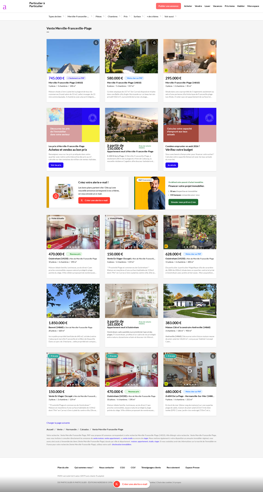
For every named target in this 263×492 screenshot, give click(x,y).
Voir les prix (56, 165)
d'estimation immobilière (121, 444)
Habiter (241, 6)
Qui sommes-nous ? (84, 467)
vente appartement (112, 438)
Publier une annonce (168, 6)
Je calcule (172, 165)
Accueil (50, 429)
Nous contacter (106, 467)
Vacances (217, 6)
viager (145, 438)
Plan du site (63, 467)
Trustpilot (100, 476)
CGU (122, 467)
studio (151, 441)
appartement (143, 441)
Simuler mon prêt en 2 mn (183, 202)
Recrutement (173, 467)
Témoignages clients (151, 467)
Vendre (198, 6)
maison (134, 441)
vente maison (98, 438)
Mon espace (253, 6)
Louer (207, 6)
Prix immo (230, 6)
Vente (59, 429)
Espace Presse (193, 467)
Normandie (71, 429)
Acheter (188, 6)
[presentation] (49, 57)
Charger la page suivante (58, 422)
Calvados (84, 429)
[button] (70, 70)
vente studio (128, 438)
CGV (133, 467)
